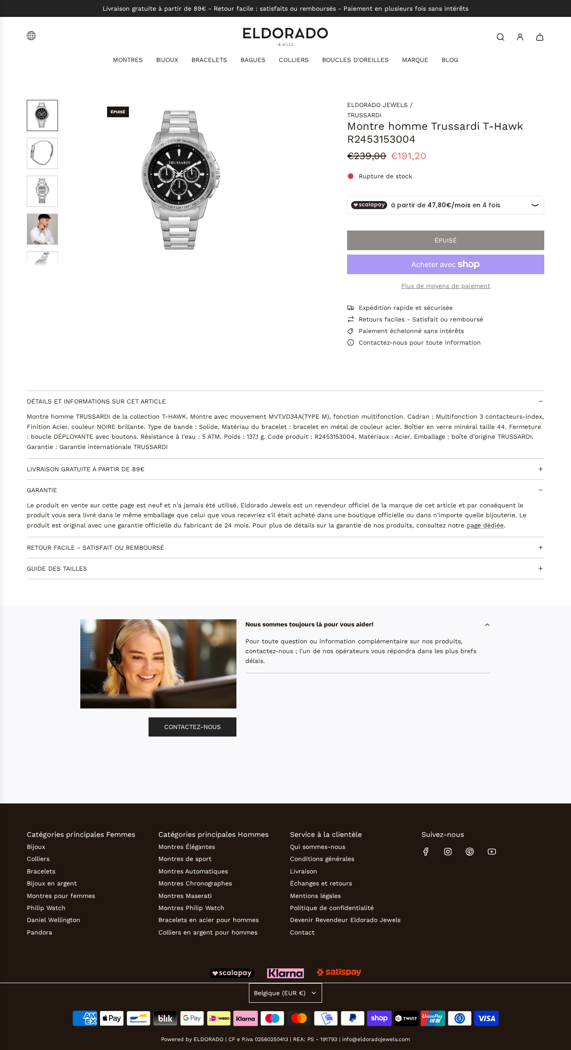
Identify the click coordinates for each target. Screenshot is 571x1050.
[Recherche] (500, 37)
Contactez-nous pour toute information (420, 342)
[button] (107, 183)
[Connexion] (520, 37)
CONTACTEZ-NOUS (192, 726)
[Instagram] (448, 851)
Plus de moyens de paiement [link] (445, 285)
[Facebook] (426, 851)
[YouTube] (491, 851)
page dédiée (485, 525)
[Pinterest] (470, 851)
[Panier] (540, 37)
